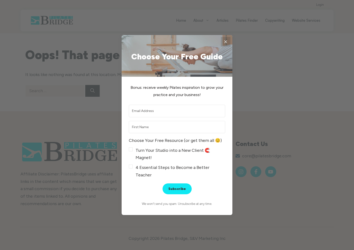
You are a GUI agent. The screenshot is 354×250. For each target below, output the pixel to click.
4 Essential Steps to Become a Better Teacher (173, 171)
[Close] (225, 42)
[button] (177, 158)
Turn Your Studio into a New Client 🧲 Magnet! (173, 154)
